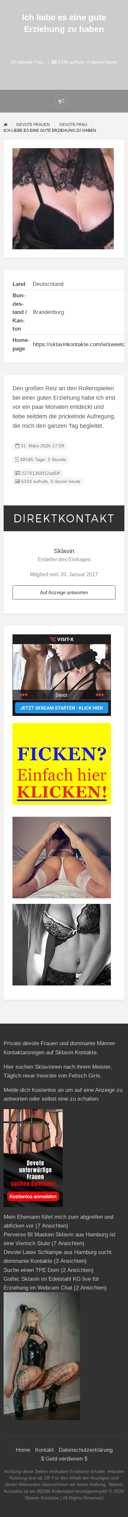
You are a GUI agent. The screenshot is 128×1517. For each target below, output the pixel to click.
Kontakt (44, 1450)
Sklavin (64, 551)
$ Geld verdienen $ (64, 1459)
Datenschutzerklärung (86, 1450)
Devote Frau (31, 62)
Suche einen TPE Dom (31, 1270)
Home (23, 1450)
